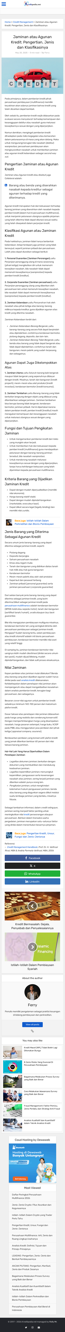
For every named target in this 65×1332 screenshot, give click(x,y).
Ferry (47, 53)
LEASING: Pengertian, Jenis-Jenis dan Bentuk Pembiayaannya (31, 1257)
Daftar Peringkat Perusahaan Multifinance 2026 (26, 1196)
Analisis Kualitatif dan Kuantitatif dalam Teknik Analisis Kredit (31, 1288)
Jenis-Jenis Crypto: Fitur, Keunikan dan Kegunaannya (31, 1207)
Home (8, 22)
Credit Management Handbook (22, 847)
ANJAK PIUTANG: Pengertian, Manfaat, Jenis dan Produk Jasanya (31, 1268)
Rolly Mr (53, 1322)
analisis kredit (28, 680)
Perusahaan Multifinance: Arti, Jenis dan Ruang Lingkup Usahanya (32, 1237)
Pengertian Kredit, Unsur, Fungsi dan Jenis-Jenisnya (30, 1227)
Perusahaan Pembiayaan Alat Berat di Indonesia (31, 1308)
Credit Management (23, 22)
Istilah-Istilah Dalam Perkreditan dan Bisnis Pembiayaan (30, 1298)
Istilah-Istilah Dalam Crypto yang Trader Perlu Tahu (32, 1217)
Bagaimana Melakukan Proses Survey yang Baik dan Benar (31, 1278)
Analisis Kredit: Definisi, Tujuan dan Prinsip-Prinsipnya (29, 1247)
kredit (27, 814)
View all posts (32, 1024)
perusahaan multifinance (17, 605)
